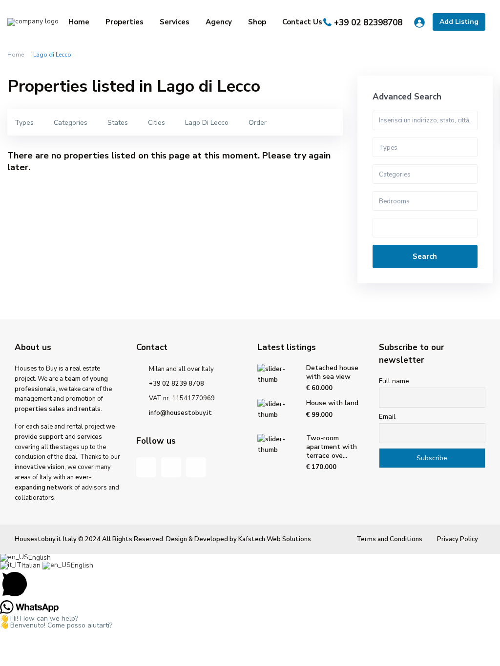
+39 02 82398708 (368, 22)
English (39, 557)
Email (387, 416)
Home (78, 22)
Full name (394, 381)
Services (174, 22)
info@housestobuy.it (180, 413)
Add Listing (459, 21)
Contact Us (302, 22)
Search (425, 256)
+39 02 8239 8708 (176, 383)
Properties (124, 22)
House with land (332, 403)
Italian (31, 565)
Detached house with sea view (332, 372)
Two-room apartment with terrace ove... (331, 446)
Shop (257, 22)
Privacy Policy (457, 539)
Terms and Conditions (389, 539)
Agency (219, 22)
